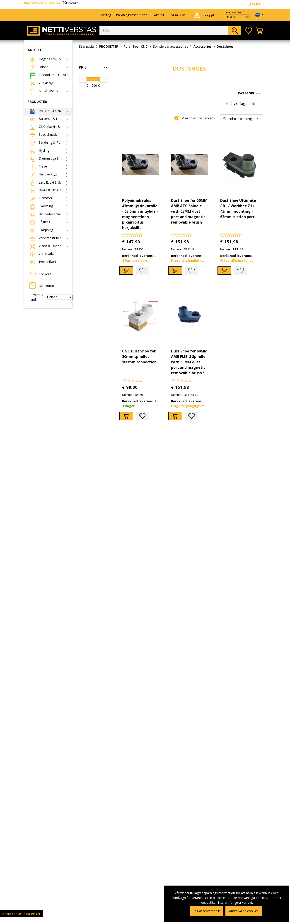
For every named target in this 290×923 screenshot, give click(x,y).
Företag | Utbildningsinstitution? (123, 14)
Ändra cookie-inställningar (21, 914)
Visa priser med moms (198, 118)
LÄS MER (254, 4)
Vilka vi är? (178, 14)
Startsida (86, 46)
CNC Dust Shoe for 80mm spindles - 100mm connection (139, 356)
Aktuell (159, 14)
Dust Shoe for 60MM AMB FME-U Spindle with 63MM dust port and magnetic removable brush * (189, 362)
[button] (189, 93)
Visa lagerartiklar (246, 103)
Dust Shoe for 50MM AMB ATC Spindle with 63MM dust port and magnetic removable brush (189, 211)
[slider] (83, 79)
